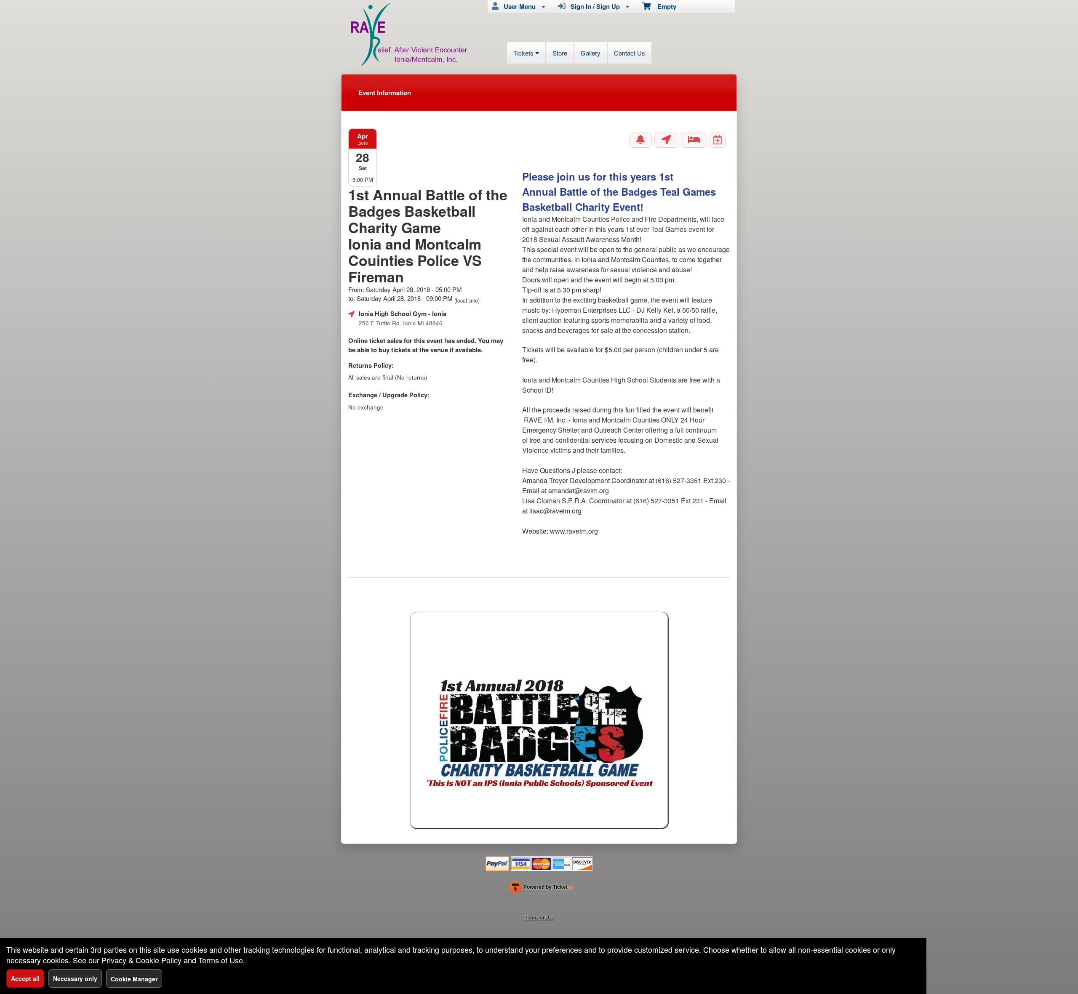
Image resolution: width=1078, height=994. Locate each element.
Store (559, 52)
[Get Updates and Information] (640, 140)
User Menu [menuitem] (518, 6)
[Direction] (666, 140)
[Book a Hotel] (694, 140)
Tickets (524, 52)
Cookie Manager (134, 979)
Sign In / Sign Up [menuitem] (594, 6)
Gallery (590, 52)
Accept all (25, 978)
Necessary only (75, 978)
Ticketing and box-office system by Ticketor (541, 888)
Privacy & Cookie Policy (141, 959)
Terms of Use (539, 916)
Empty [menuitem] (663, 6)
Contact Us (629, 52)
